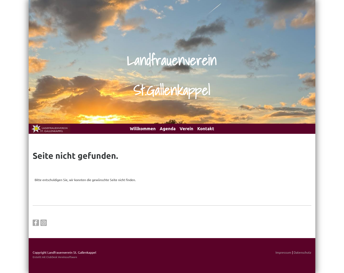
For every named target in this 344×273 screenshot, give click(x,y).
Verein (186, 128)
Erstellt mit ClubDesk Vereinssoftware (55, 257)
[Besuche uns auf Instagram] (43, 223)
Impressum (283, 252)
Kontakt (205, 128)
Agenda (168, 128)
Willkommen (143, 128)
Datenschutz (302, 252)
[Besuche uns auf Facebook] (36, 223)
